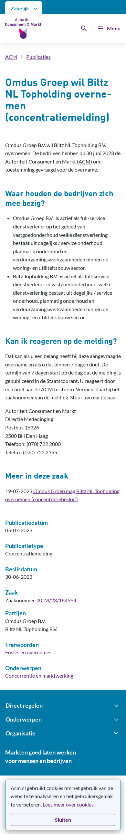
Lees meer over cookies (68, 804)
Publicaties (38, 57)
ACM (11, 57)
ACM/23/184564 (56, 600)
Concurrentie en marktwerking (39, 675)
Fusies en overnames (28, 652)
